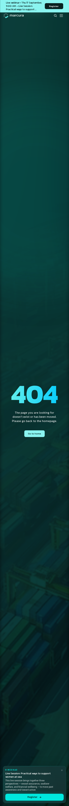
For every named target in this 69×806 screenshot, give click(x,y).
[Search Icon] (55, 16)
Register (32, 797)
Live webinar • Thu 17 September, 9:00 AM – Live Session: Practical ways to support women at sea (24, 8)
